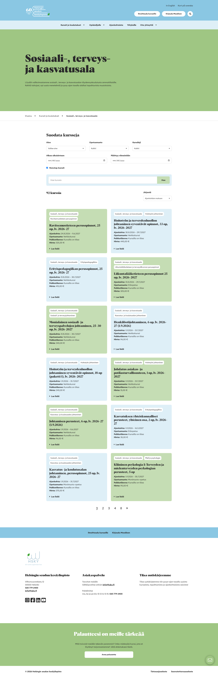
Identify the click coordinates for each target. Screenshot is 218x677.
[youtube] (43, 600)
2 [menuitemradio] (103, 508)
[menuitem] (127, 508)
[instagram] (27, 600)
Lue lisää (55, 248)
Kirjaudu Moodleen (174, 14)
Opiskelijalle (95, 25)
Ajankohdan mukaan (153, 198)
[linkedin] (38, 600)
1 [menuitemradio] (97, 508)
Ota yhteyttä (146, 25)
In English (170, 5)
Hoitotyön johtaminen (154, 214)
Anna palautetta (109, 654)
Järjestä (147, 192)
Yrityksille (131, 25)
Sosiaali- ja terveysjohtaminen (62, 315)
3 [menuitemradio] (109, 508)
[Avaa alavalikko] (84, 25)
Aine (48, 142)
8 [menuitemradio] (121, 508)
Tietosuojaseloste (159, 671)
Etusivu (28, 116)
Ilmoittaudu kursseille (147, 14)
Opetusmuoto (95, 142)
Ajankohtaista (116, 25)
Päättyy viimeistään (120, 155)
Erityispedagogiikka (89, 262)
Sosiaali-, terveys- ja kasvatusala (63, 214)
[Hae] (109, 180)
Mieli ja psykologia (152, 458)
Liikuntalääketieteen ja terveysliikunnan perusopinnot (137, 267)
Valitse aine (52, 148)
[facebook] (33, 600)
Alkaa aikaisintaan (55, 155)
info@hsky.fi (31, 590)
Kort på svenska (185, 5)
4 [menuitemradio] (115, 508)
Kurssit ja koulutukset (71, 25)
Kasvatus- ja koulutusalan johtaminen (130, 315)
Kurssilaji (136, 142)
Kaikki (93, 148)
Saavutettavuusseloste (182, 671)
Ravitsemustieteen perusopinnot (63, 219)
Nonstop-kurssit (56, 168)
